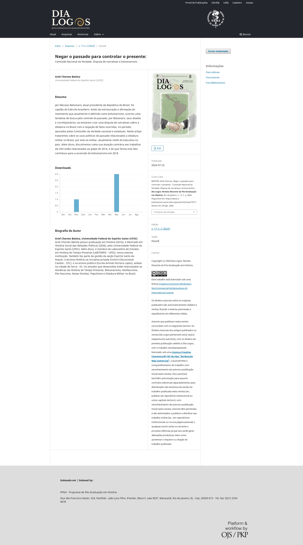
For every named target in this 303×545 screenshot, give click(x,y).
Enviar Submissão (218, 51)
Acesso (249, 2)
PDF (158, 148)
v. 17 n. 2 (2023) (87, 45)
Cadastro (237, 2)
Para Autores (212, 77)
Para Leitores (213, 72)
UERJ (225, 2)
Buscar (246, 34)
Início (58, 45)
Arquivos (67, 34)
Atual (53, 34)
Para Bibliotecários (215, 82)
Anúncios (83, 34)
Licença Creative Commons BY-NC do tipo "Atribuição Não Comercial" (172, 356)
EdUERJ (215, 2)
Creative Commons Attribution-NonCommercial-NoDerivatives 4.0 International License (172, 288)
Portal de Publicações (196, 2)
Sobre (98, 34)
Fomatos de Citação (164, 212)
